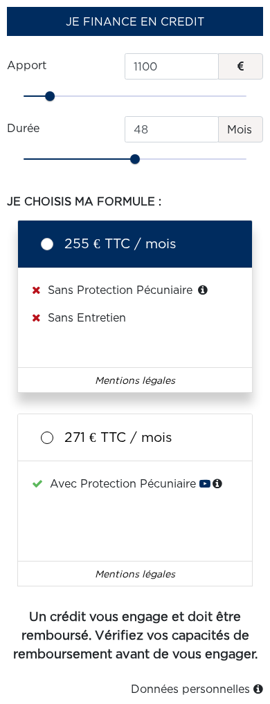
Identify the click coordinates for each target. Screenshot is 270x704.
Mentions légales (135, 380)
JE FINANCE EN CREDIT (135, 21)
